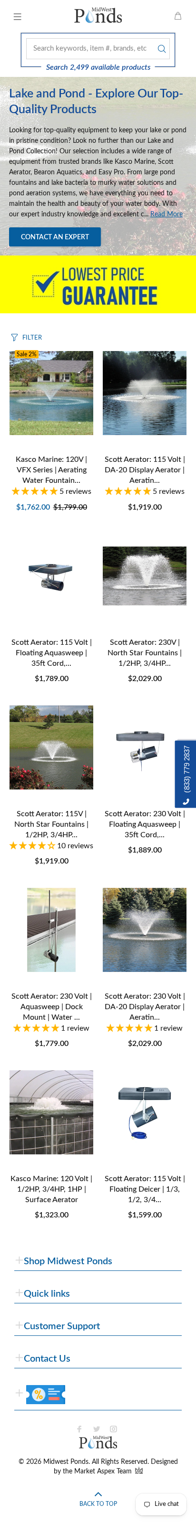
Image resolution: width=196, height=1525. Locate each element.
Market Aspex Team (104, 1471)
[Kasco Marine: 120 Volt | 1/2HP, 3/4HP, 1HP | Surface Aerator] (51, 1112)
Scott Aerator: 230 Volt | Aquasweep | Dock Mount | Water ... (51, 1006)
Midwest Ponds (65, 1462)
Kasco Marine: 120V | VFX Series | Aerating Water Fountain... (51, 470)
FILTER (32, 338)
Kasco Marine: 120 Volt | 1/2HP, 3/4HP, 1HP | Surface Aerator (51, 1189)
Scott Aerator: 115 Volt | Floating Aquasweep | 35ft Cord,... (51, 653)
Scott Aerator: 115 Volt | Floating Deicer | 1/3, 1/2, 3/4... (145, 1189)
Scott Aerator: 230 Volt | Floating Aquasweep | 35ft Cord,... (145, 824)
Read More (166, 214)
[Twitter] (96, 1429)
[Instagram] (114, 1429)
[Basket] (177, 16)
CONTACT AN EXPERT (55, 237)
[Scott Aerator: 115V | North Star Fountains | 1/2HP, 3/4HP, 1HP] (51, 747)
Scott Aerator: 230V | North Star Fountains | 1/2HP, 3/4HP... (145, 653)
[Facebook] (79, 1429)
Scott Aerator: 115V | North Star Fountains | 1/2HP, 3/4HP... (51, 824)
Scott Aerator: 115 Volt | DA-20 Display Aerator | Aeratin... (145, 470)
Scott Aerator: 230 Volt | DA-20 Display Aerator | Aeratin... (145, 1006)
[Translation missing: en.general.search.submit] (160, 49)
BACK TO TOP (98, 1504)
